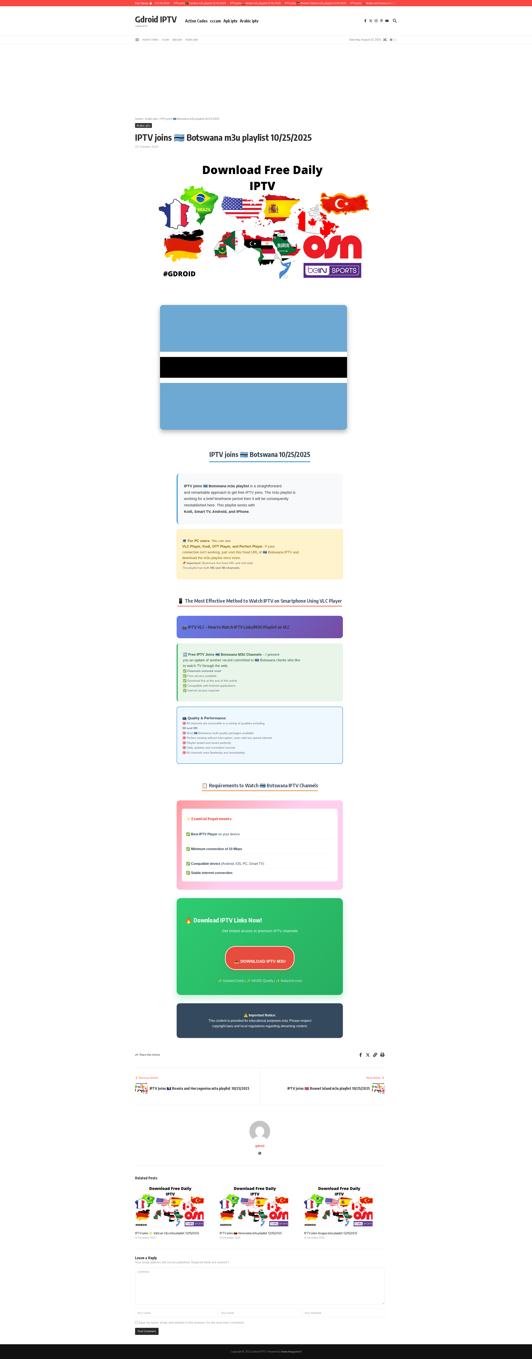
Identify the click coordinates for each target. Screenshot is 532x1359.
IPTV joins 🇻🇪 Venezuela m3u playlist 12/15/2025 (251, 1233)
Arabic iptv (249, 20)
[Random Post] (385, 39)
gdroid (259, 1146)
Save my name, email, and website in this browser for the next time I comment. (191, 1322)
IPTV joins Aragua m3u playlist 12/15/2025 (330, 1233)
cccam (215, 20)
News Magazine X (291, 1351)
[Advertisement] (266, 75)
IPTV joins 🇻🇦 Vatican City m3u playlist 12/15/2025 (167, 1233)
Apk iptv (230, 20)
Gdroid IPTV (156, 19)
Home (139, 118)
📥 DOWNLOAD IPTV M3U (260, 961)
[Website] (259, 1153)
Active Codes (196, 20)
